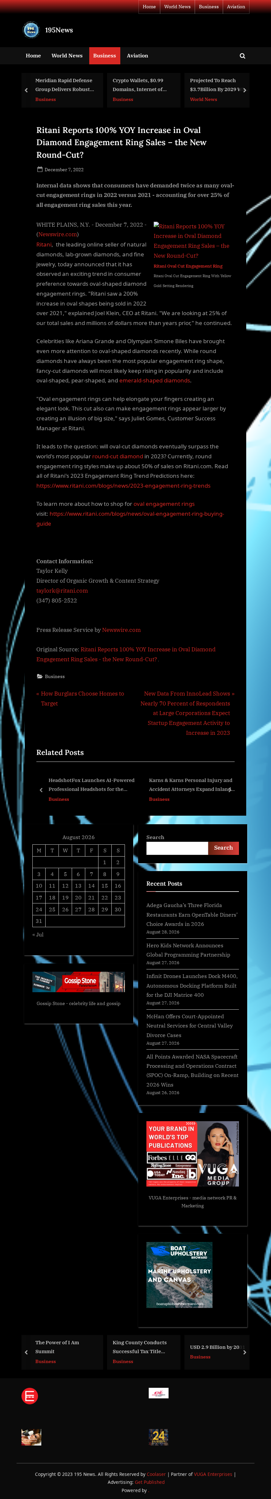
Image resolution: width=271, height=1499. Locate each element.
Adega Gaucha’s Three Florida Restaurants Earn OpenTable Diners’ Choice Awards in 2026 (192, 914)
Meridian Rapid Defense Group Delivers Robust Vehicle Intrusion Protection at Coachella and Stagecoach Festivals (63, 85)
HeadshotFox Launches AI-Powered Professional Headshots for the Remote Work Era (61, 785)
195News (59, 29)
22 (104, 897)
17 (39, 897)
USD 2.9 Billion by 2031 (217, 1347)
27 (78, 909)
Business (209, 7)
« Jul (38, 934)
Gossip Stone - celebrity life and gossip (79, 1003)
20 (78, 897)
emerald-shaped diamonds (154, 380)
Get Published (150, 1482)
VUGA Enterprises (168, 1198)
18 (52, 897)
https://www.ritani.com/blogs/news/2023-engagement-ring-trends (123, 485)
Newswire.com (57, 234)
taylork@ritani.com (62, 590)
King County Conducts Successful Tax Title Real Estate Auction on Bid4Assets (140, 1347)
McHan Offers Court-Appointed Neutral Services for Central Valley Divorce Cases (189, 1025)
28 (91, 909)
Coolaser (157, 1474)
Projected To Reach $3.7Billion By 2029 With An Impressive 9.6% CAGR (219, 85)
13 (78, 885)
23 (118, 897)
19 (65, 897)
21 (91, 897)
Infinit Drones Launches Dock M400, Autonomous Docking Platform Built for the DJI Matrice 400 (192, 985)
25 (52, 909)
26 (65, 909)
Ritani (44, 244)
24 (39, 909)
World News (177, 7)
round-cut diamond (117, 456)
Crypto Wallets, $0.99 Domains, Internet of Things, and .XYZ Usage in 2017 (141, 85)
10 (39, 885)
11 (52, 885)
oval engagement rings (164, 503)
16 (118, 885)
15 (104, 885)
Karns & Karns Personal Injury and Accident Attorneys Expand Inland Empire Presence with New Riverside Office (160, 785)
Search (155, 836)
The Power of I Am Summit (57, 1347)
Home (149, 7)
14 (91, 885)
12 (65, 885)
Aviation (236, 7)
